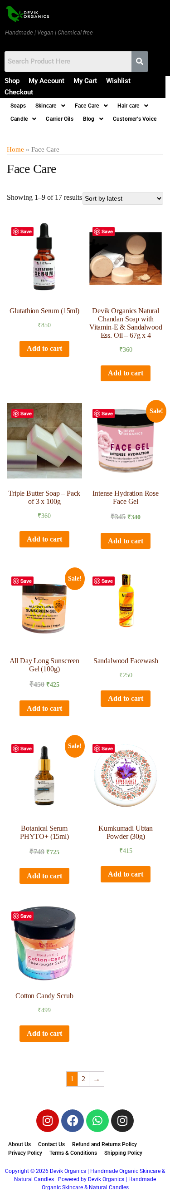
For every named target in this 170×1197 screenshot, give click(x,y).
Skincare (46, 106)
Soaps (18, 106)
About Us (19, 1144)
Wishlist (118, 81)
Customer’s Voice (134, 119)
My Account (46, 81)
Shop (12, 81)
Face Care (87, 106)
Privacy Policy (25, 1153)
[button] (50, 105)
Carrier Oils (59, 119)
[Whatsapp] (97, 1120)
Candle (19, 119)
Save (26, 231)
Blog (89, 119)
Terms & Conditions (73, 1153)
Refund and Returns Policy (104, 1144)
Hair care (128, 106)
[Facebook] (72, 1120)
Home (15, 149)
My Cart (85, 81)
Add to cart (44, 348)
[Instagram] (47, 1120)
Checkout (19, 92)
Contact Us (51, 1144)
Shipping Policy (123, 1153)
